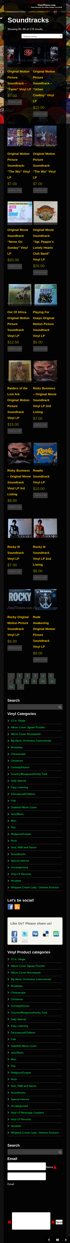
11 (52, 681)
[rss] (17, 906)
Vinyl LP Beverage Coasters (27, 1112)
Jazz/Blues (17, 813)
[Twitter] (25, 933)
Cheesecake (18, 753)
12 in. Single (18, 720)
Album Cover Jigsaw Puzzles (28, 727)
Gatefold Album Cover (24, 807)
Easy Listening (19, 787)
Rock (14, 840)
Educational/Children (23, 793)
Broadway (17, 747)
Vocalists (16, 880)
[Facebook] (10, 906)
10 (42, 681)
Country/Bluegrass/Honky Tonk (29, 773)
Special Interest (20, 860)
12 (11, 686)
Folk (13, 800)
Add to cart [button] (15, 102)
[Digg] (35, 933)
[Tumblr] (14, 939)
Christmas (17, 760)
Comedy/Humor (20, 767)
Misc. (14, 820)
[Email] (25, 939)
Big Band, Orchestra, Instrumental (31, 740)
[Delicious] (46, 933)
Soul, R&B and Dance (23, 847)
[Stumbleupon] (56, 933)
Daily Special (18, 780)
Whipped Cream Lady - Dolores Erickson (35, 887)
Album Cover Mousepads (26, 733)
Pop (13, 827)
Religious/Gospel (21, 833)
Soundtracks (18, 854)
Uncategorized (19, 867)
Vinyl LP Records (21, 874)
